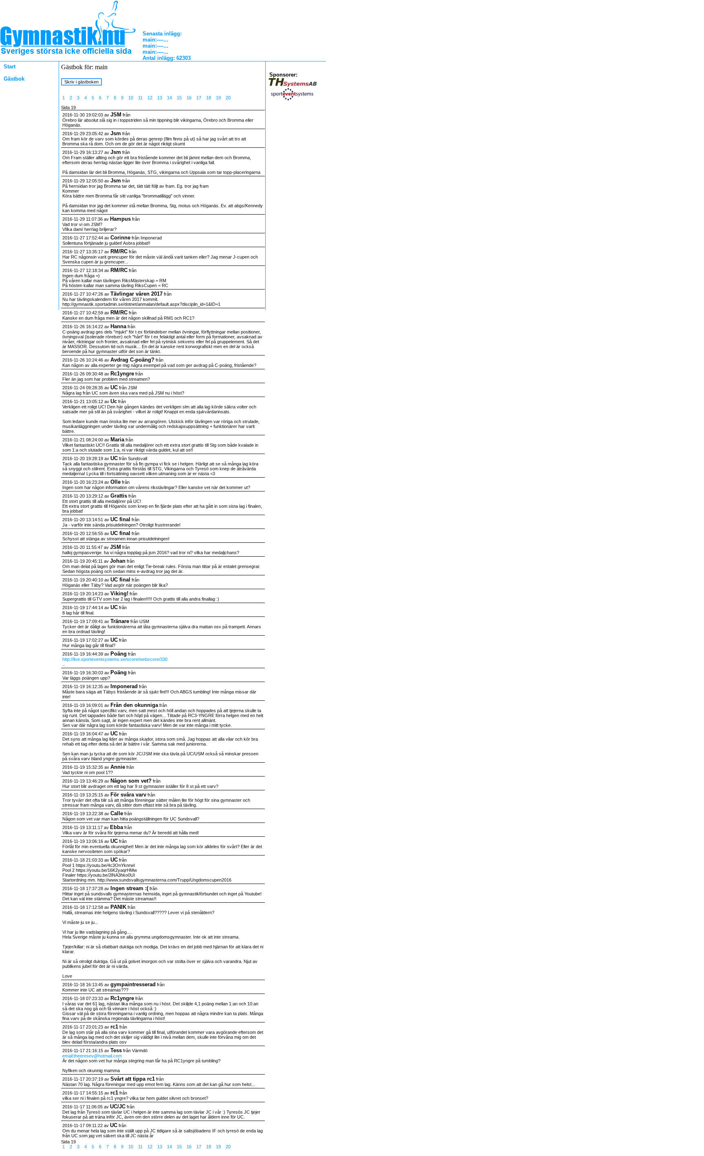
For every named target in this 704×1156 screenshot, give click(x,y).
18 (208, 97)
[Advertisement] (26, 145)
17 (198, 97)
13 (159, 97)
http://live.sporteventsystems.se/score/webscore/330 (114, 659)
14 (169, 97)
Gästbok (14, 79)
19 (218, 97)
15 (179, 97)
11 (140, 97)
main (149, 40)
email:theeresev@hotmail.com (92, 1055)
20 (228, 97)
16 (189, 97)
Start (9, 67)
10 (130, 97)
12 (150, 97)
